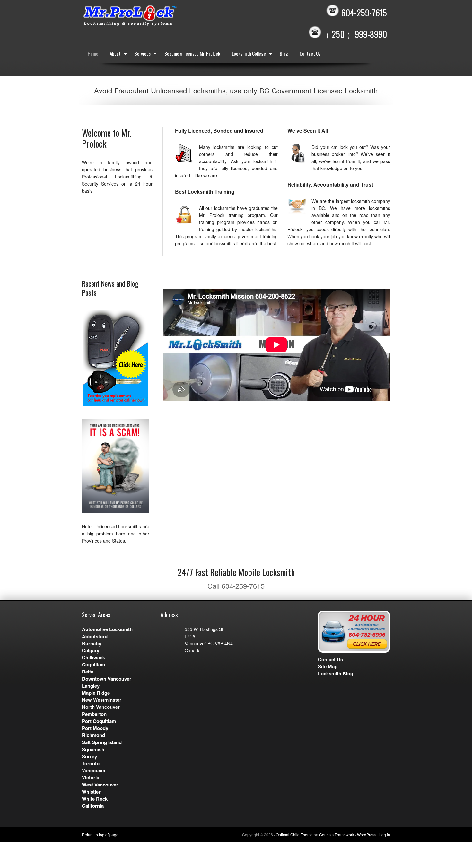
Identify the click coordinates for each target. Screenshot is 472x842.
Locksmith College (246, 54)
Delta (87, 671)
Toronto (91, 763)
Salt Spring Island (102, 742)
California (93, 805)
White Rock (95, 798)
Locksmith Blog (335, 673)
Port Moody (95, 728)
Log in (384, 834)
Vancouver (94, 770)
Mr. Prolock (143, 16)
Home (93, 53)
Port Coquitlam (99, 721)
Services (140, 54)
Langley (91, 685)
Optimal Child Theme (294, 834)
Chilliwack (93, 657)
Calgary (90, 650)
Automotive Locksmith (107, 629)
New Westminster (101, 699)
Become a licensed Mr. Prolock (192, 53)
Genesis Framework (336, 834)
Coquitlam (93, 664)
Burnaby (91, 643)
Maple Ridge (96, 692)
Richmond (93, 735)
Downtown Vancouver (106, 678)
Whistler (91, 791)
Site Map (327, 666)
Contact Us (310, 53)
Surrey (89, 756)
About (112, 54)
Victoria (90, 777)
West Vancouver (100, 784)
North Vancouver (101, 706)
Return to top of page (100, 834)
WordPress (366, 834)
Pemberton (94, 713)
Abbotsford (95, 636)
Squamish (93, 749)
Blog (284, 53)
